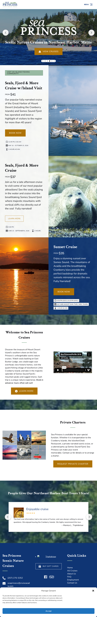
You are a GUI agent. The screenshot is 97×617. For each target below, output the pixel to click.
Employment (73, 579)
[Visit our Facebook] (45, 576)
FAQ (69, 576)
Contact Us (72, 582)
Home (70, 567)
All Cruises (72, 570)
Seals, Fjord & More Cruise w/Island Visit (23, 85)
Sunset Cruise (65, 246)
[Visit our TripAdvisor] (51, 576)
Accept (48, 611)
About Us (71, 573)
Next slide (91, 33)
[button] (93, 590)
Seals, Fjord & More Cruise (21, 168)
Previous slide (6, 33)
